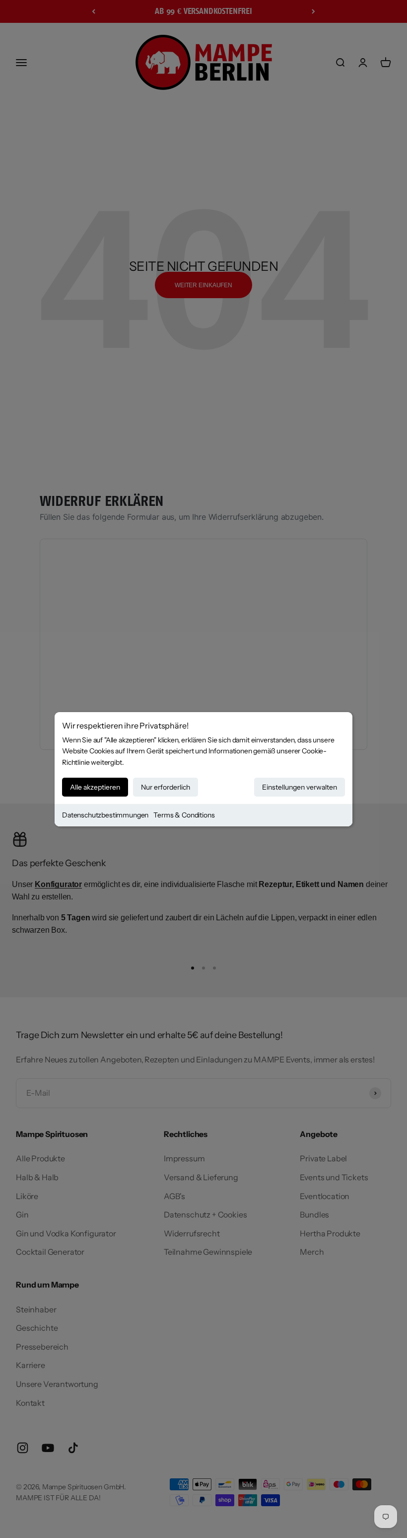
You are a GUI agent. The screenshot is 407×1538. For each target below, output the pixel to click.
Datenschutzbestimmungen (105, 814)
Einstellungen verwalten (299, 787)
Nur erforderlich (165, 787)
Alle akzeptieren (95, 787)
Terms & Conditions (183, 814)
